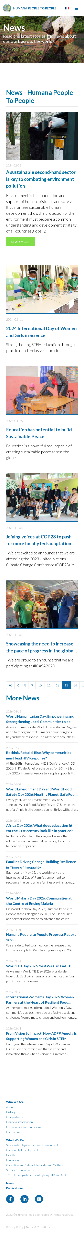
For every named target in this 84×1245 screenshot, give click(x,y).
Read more (20, 242)
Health (10, 1155)
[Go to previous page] (18, 685)
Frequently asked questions (23, 1127)
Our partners (14, 1117)
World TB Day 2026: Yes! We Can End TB (38, 966)
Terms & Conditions (38, 1227)
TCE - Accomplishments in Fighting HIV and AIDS (36, 1175)
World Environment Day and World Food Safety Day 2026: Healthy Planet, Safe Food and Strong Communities (41, 794)
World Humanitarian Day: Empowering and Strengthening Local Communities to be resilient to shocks (40, 721)
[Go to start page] (10, 685)
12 (57, 685)
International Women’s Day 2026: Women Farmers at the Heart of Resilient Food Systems (40, 1002)
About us (12, 1107)
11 (49, 685)
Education (12, 1160)
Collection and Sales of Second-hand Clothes (34, 1165)
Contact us (13, 1132)
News (10, 1183)
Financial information (19, 1122)
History (10, 1112)
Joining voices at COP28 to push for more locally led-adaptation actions (39, 543)
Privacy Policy (14, 1227)
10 (40, 685)
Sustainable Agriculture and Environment (32, 1145)
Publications (14, 1188)
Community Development (22, 1150)
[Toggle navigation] (76, 8)
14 (75, 685)
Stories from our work (20, 1170)
